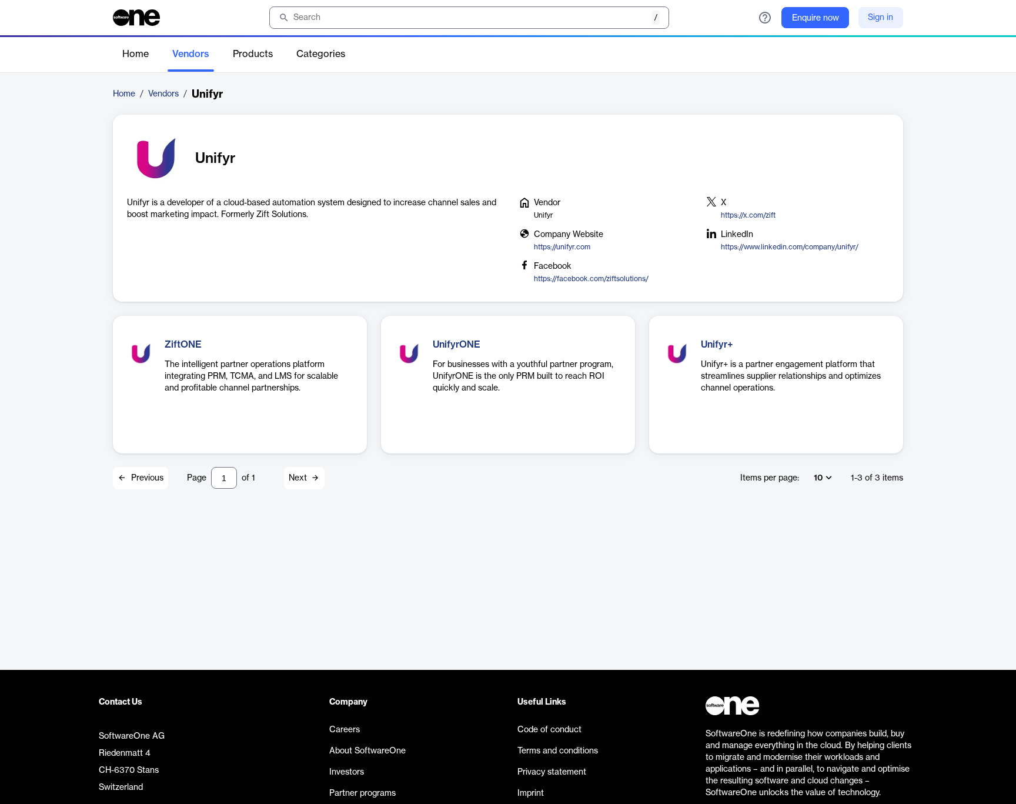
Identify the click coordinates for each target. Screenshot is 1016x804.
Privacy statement (551, 772)
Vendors (190, 54)
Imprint (530, 793)
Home (135, 54)
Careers (344, 730)
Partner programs (362, 793)
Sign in (880, 18)
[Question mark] (765, 17)
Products (253, 54)
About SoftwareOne (367, 751)
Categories (320, 54)
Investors (346, 772)
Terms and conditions (557, 751)
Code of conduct (549, 730)
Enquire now (815, 18)
